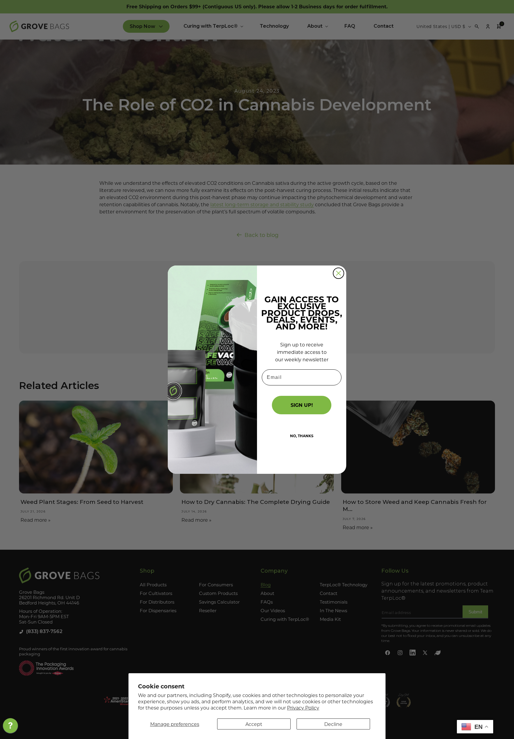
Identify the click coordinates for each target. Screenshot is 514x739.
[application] (10, 727)
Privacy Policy (303, 707)
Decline (333, 724)
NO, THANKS (302, 435)
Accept (253, 724)
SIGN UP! (302, 405)
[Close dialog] (338, 273)
